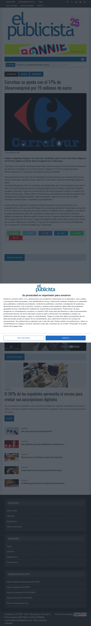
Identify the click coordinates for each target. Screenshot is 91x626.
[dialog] (45, 313)
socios (25, 299)
